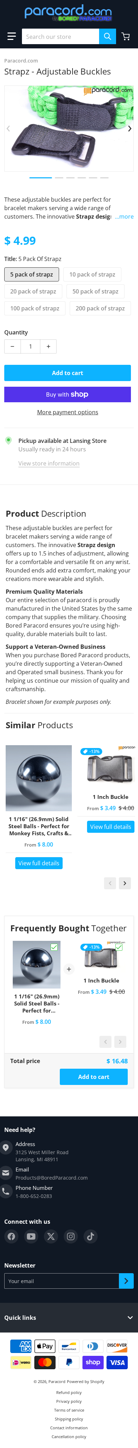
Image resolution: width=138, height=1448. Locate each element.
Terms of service (69, 1410)
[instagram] (71, 1236)
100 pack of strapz (34, 308)
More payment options (67, 412)
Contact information (69, 1427)
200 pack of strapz (100, 308)
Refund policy (69, 1392)
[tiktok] (91, 1236)
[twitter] (51, 1236)
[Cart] (126, 36)
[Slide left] (8, 128)
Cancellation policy (69, 1436)
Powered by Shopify (85, 1381)
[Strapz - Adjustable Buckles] (40, 177)
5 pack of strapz (31, 274)
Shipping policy (69, 1419)
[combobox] (69, 36)
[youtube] (31, 1236)
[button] (11, 36)
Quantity (16, 332)
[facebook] (11, 1236)
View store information (49, 463)
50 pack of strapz (96, 291)
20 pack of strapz (33, 291)
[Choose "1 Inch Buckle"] (118, 947)
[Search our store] (107, 36)
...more (124, 216)
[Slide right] (129, 128)
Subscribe (126, 1281)
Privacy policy (69, 1401)
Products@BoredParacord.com (52, 1177)
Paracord (56, 1381)
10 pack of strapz (92, 274)
